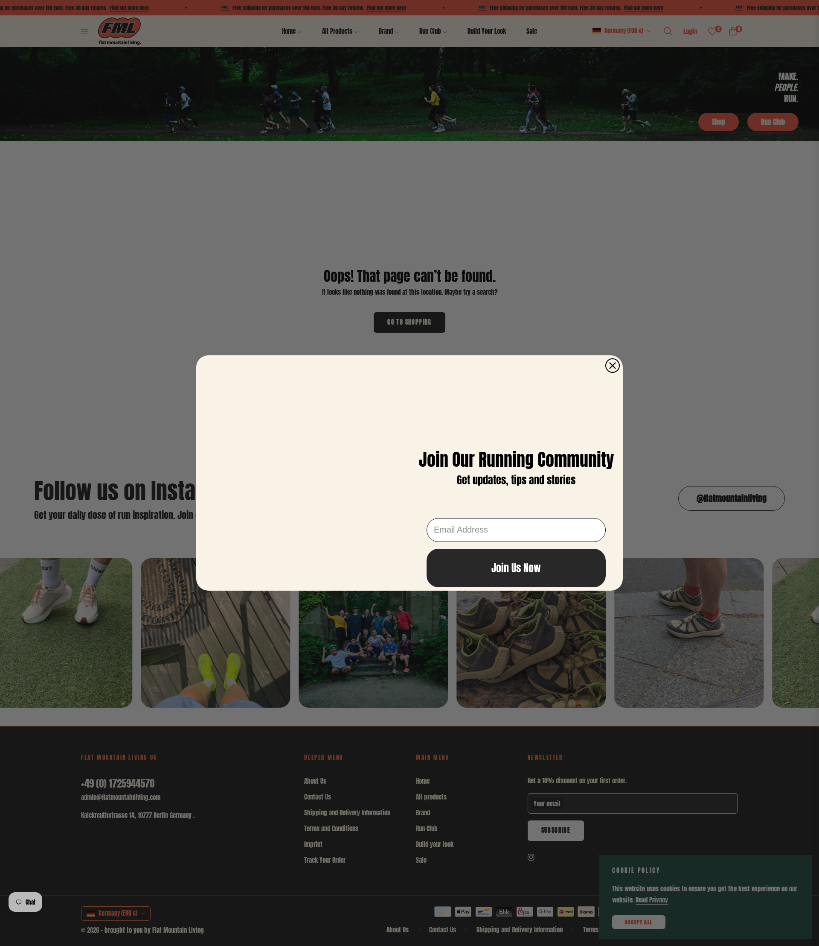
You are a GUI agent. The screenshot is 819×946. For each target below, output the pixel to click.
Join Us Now (516, 568)
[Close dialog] (612, 324)
